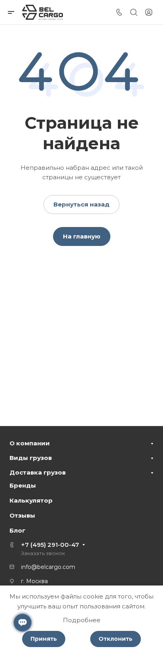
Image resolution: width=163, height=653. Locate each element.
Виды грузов (30, 458)
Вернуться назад (81, 204)
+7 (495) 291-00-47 (50, 544)
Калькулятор (31, 500)
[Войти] (148, 12)
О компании (29, 443)
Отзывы (22, 515)
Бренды (22, 485)
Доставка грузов (37, 472)
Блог (17, 530)
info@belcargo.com (48, 566)
